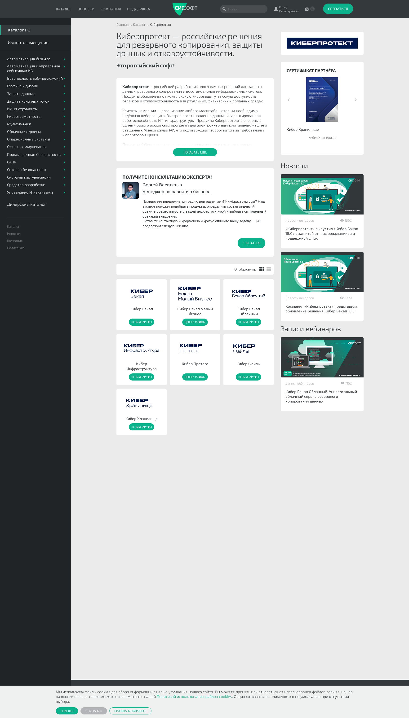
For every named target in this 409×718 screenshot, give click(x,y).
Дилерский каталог (26, 204)
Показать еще (195, 152)
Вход (283, 7)
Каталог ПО (19, 29)
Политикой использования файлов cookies (194, 696)
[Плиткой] (261, 269)
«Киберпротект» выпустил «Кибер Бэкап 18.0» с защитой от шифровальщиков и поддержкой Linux (321, 233)
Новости (85, 9)
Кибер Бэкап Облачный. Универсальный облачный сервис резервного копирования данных (321, 396)
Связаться (338, 8)
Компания (110, 9)
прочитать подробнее (130, 710)
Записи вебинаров (299, 383)
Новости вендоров (299, 220)
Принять (67, 710)
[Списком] (269, 269)
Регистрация (289, 11)
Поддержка (138, 9)
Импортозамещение (28, 42)
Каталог (63, 9)
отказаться (93, 710)
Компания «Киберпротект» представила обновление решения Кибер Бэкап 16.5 (321, 308)
